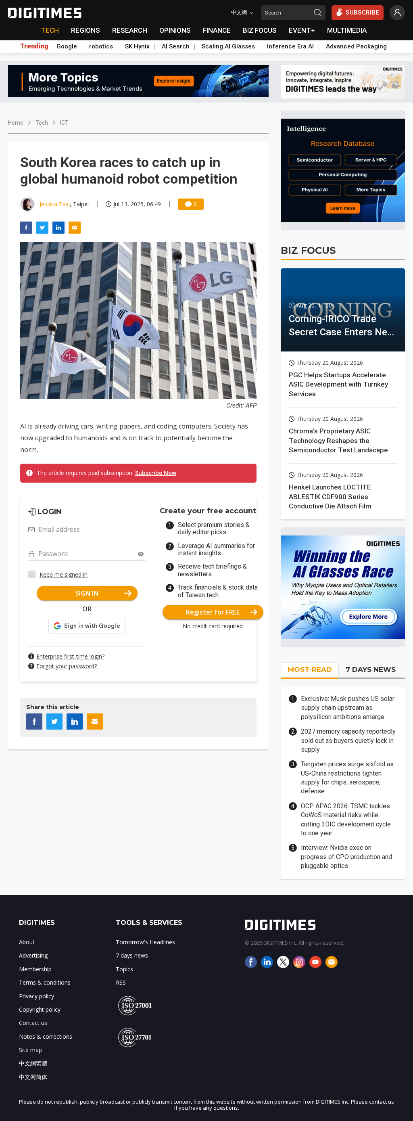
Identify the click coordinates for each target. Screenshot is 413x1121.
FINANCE (217, 30)
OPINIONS (175, 30)
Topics (124, 969)
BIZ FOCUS (260, 30)
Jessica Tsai (55, 204)
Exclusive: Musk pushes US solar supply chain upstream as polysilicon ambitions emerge (347, 708)
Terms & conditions (45, 982)
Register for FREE (213, 612)
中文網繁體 (33, 1063)
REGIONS (85, 30)
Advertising (33, 955)
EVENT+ (302, 30)
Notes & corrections (45, 1036)
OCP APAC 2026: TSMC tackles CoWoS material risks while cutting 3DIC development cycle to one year (346, 819)
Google (66, 46)
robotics (101, 46)
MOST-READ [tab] (310, 669)
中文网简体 (33, 1077)
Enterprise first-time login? (70, 656)
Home (15, 122)
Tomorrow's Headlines (145, 942)
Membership (35, 969)
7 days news (132, 955)
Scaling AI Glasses (228, 46)
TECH (50, 30)
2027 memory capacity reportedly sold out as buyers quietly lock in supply (348, 740)
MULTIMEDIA (347, 30)
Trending (34, 46)
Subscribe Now (155, 473)
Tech (41, 122)
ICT (64, 122)
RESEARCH (129, 30)
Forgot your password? (66, 666)
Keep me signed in (64, 574)
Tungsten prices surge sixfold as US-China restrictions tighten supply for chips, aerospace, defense (347, 777)
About (27, 942)
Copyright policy (39, 1009)
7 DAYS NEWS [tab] (371, 669)
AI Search (176, 46)
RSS (121, 982)
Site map (30, 1050)
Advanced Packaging (356, 46)
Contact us (33, 1023)
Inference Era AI (290, 46)
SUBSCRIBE (363, 12)
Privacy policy (36, 996)
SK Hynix (137, 46)
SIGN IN (86, 593)
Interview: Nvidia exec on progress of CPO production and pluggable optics (346, 857)
